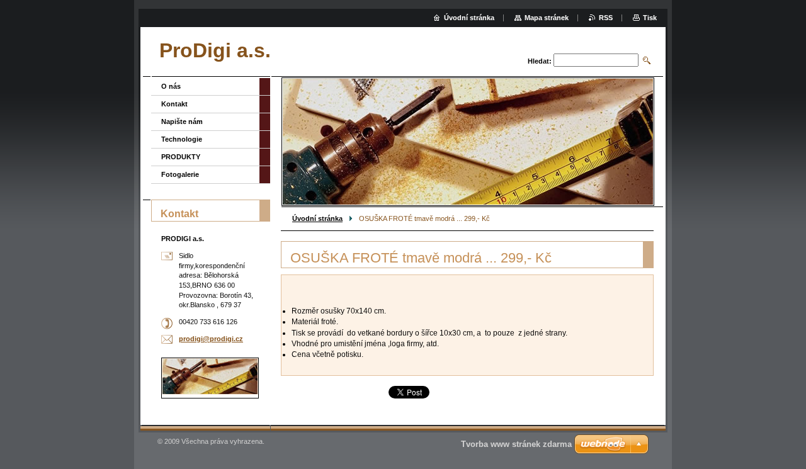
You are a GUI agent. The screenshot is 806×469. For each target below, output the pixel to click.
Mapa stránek (547, 17)
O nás (171, 86)
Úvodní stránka (317, 218)
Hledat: (540, 61)
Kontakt (174, 104)
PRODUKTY (180, 157)
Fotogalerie (180, 174)
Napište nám (182, 121)
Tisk (650, 17)
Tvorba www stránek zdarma (516, 444)
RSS (606, 17)
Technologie (181, 139)
